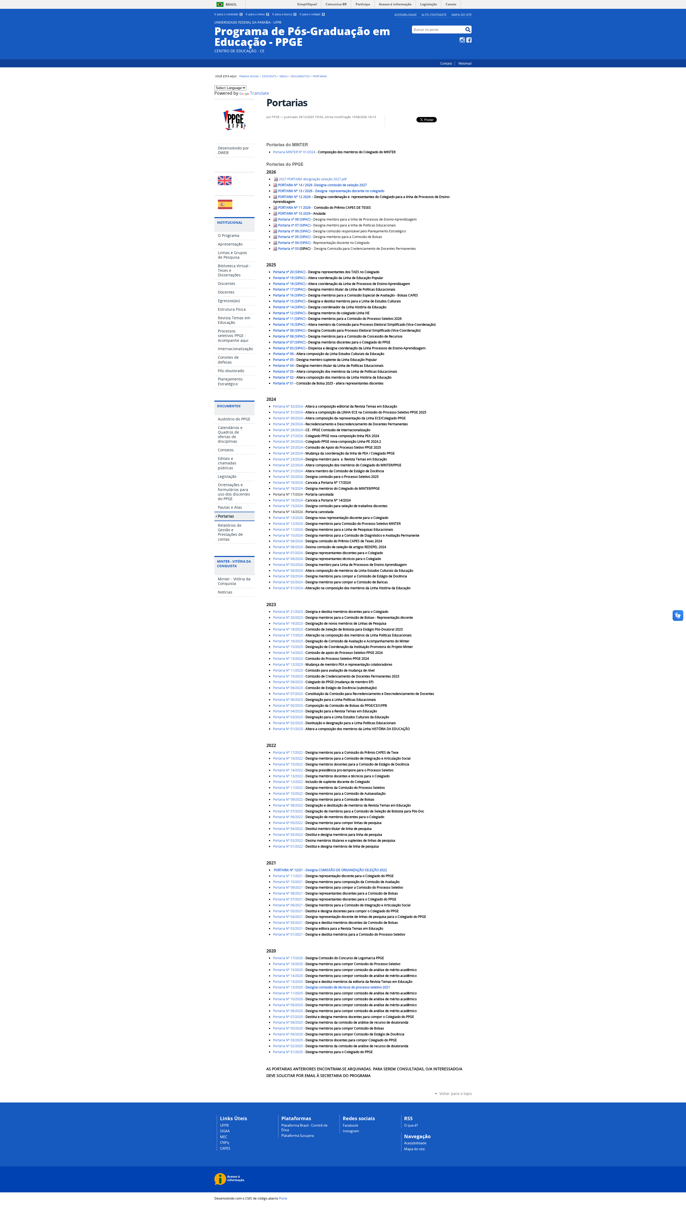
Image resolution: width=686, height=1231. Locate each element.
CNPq (224, 1142)
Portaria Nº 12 (288, 664)
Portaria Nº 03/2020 (288, 1040)
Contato (446, 63)
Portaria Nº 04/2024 (288, 570)
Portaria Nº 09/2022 (288, 799)
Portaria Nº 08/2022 (288, 805)
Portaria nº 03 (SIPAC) (289, 348)
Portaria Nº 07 (288, 693)
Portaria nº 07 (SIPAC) (294, 225)
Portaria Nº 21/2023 (288, 611)
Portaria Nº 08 (288, 688)
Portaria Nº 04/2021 (288, 916)
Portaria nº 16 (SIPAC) (289, 295)
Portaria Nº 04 (288, 711)
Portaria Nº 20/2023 (288, 617)
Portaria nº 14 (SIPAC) (289, 307)
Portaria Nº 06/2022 (288, 817)
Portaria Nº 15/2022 (288, 764)
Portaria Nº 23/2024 (288, 459)
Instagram (462, 40)
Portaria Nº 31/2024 (288, 412)
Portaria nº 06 (283, 353)
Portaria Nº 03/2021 (288, 922)
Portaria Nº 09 (288, 682)
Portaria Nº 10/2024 (288, 535)
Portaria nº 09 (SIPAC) (294, 219)
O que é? (411, 1125)
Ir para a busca (284, 14)
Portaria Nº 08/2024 (288, 547)
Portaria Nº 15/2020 (288, 970)
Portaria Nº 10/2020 (288, 999)
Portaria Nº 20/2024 (288, 476)
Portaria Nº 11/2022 (288, 787)
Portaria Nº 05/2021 (288, 911)
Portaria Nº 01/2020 (288, 1052)
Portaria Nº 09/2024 (288, 541)
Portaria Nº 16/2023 (288, 641)
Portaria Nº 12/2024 (288, 523)
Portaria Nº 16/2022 (288, 758)
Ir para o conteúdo (228, 14)
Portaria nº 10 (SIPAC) (289, 324)
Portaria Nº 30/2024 (288, 418)
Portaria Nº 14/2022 (288, 770)
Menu (283, 76)
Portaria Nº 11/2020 (288, 993)
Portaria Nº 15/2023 (288, 646)
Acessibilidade (405, 15)
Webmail (465, 63)
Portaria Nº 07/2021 (288, 899)
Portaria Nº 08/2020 (288, 1011)
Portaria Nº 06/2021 (288, 905)
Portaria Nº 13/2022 (288, 776)
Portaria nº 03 (288, 248)
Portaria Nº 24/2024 (288, 453)
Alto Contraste (434, 15)
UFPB (224, 1125)
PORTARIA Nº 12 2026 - (295, 197)
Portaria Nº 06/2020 (288, 1022)
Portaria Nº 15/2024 (288, 506)
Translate (259, 93)
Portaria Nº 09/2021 (288, 887)
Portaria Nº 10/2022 (288, 793)
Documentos (300, 76)
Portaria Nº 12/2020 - (331, 987)
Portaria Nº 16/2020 (288, 964)
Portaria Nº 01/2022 (288, 846)
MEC (223, 1137)
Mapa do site (462, 15)
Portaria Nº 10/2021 (288, 882)
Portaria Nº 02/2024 (288, 582)
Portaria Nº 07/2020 (288, 1016)
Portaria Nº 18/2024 (288, 488)
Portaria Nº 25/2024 (288, 447)
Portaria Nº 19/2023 (288, 623)
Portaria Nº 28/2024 (288, 430)
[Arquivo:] (426, 412)
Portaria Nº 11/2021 (288, 876)
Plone (283, 1198)
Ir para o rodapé (312, 14)
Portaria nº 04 (283, 365)
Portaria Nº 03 (288, 717)
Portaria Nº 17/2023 (288, 635)
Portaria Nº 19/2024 (288, 482)
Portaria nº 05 (283, 359)
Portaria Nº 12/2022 (288, 781)
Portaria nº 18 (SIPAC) (289, 283)
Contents (269, 76)
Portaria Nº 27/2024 (288, 436)
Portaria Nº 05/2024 (288, 564)
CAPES (225, 1148)
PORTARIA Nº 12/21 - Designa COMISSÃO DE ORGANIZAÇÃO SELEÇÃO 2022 (330, 870)
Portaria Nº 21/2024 (288, 471)
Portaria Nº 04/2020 (288, 1034)
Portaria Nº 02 (288, 723)
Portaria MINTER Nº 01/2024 (294, 152)
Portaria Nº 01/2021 (288, 934)
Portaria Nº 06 (288, 699)
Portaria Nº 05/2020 (288, 1028)
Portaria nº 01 (283, 383)
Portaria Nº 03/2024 (288, 576)
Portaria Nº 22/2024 (288, 465)
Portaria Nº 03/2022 (288, 834)
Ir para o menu (257, 14)
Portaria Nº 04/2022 (288, 828)
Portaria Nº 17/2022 (288, 752)
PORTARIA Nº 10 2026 (294, 213)
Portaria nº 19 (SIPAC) (289, 278)
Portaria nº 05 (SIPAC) (294, 237)
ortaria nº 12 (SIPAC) (289, 313)
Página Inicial (249, 76)
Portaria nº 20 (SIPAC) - (290, 272)
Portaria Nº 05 (288, 705)
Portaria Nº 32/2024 (288, 406)
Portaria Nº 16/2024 (288, 500)
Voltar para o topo (455, 1093)
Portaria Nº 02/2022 (288, 840)
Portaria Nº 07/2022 (288, 811)
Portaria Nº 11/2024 (288, 529)
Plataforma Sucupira (297, 1135)
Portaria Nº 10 (288, 676)
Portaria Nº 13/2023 (288, 658)
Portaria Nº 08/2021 (288, 893)
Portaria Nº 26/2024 (288, 441)
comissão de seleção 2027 (322, 185)
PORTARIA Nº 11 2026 (294, 207)
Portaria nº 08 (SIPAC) (289, 336)
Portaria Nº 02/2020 (288, 1046)
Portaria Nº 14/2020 (288, 975)
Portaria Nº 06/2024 (288, 558)
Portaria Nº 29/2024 (288, 424)
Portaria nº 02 (283, 377)
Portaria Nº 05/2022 (288, 822)
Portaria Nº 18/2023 (288, 629)
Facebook (469, 40)
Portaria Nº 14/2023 (288, 652)
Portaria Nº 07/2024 (288, 553)
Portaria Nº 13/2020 (288, 981)
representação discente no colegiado (331, 191)
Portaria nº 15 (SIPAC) (289, 301)
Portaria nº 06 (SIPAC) (294, 231)
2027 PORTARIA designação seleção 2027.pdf (312, 179)
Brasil (231, 4)
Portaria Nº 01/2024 (288, 588)
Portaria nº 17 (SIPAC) (289, 289)
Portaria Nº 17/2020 (288, 958)
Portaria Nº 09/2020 (288, 1005)
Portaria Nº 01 (288, 729)
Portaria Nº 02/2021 (288, 928)
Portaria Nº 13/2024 (288, 517)
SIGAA (225, 1131)
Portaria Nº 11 (288, 670)
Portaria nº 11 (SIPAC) (289, 318)
